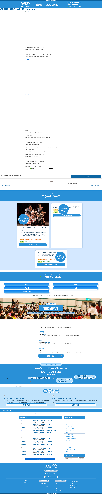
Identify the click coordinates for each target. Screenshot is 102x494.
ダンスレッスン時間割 (74, 481)
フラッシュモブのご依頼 (70, 442)
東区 (76, 288)
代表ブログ (68, 440)
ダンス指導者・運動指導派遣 (71, 438)
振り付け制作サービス (74, 485)
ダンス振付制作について (70, 434)
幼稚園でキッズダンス (70, 436)
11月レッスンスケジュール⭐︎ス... (95, 185)
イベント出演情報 (69, 447)
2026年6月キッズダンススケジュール (42, 438)
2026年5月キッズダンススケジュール (42, 441)
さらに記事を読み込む (40, 459)
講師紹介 (71, 479)
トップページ (26, 480)
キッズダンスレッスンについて (71, 419)
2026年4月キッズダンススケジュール (42, 444)
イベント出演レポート (70, 430)
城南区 (75, 284)
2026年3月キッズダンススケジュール (42, 448)
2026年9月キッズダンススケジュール (42, 421)
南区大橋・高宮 (27, 291)
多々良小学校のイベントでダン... (7, 185)
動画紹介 (67, 432)
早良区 (27, 288)
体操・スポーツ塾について (71, 428)
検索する (81, 458)
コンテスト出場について (70, 449)
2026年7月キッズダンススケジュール (42, 427)
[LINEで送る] (32, 168)
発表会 (67, 451)
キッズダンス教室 (43, 483)
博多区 (27, 284)
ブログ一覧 (72, 483)
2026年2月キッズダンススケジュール (42, 451)
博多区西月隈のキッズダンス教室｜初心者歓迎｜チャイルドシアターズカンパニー (45, 431)
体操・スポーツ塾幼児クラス (45, 486)
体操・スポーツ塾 (43, 485)
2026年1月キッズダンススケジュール (42, 454)
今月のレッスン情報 (69, 424)
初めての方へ (26, 482)
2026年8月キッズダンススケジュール (42, 424)
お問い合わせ (86, 176)
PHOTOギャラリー (69, 426)
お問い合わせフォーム (74, 6)
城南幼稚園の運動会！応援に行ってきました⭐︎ (17, 9)
